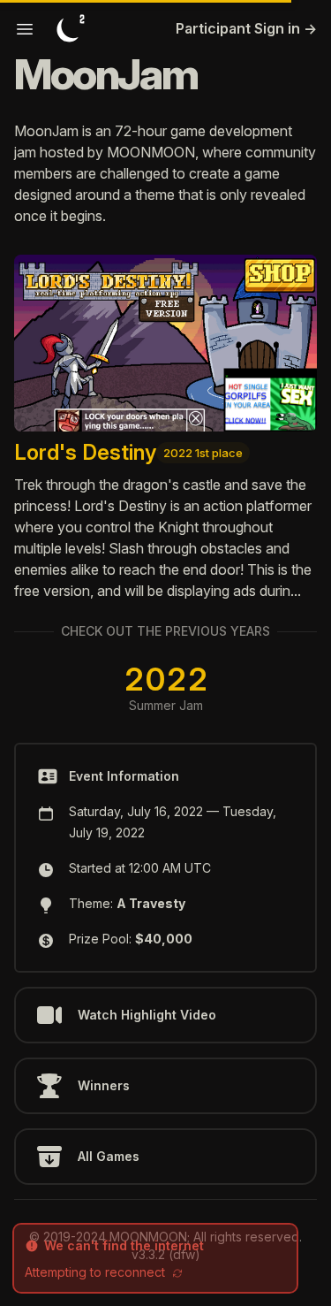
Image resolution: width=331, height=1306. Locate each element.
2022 (166, 679)
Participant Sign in (246, 28)
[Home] (70, 28)
